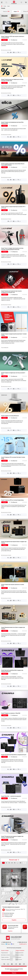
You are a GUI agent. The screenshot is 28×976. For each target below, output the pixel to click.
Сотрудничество (19, 952)
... (17, 863)
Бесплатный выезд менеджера (14, 947)
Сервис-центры (5, 957)
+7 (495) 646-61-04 (6, 942)
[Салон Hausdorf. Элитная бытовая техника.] (1, 6)
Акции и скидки (5, 950)
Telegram (8, 944)
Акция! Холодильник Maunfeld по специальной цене (14, 754)
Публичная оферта (5, 959)
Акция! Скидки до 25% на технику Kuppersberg (12, 500)
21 (20, 863)
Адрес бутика (19, 959)
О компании (18, 957)
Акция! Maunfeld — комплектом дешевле (11, 796)
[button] (3, 877)
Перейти (14, 920)
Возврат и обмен (20, 955)
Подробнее (10, 931)
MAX (13, 944)
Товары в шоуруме (20, 950)
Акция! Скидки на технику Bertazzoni (10, 415)
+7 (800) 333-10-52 (22, 942)
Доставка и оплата (5, 955)
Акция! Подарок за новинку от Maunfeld (10, 713)
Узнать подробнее (14, 970)
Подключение (4, 952)
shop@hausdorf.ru (23, 944)
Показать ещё (13, 860)
